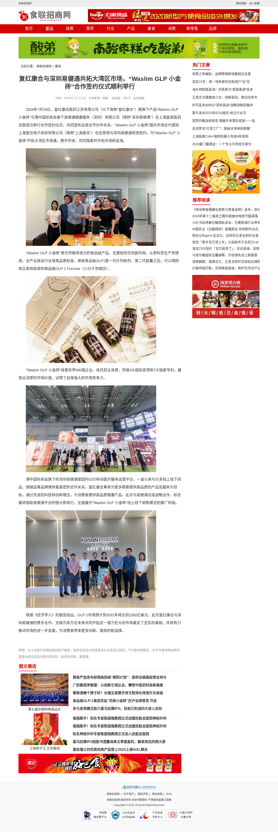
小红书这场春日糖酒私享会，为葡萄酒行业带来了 (228, 222)
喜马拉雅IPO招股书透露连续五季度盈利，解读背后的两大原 (119, 742)
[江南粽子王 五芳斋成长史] (44, 728)
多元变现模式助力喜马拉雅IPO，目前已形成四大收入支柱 (117, 708)
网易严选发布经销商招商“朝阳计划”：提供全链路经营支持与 (120, 677)
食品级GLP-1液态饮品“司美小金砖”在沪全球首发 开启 (115, 701)
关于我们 (128, 794)
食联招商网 (24, 3)
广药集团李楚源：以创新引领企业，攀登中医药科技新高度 (118, 685)
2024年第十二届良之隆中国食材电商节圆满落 (225, 216)
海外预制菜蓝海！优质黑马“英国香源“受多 (222, 89)
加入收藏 (254, 3)
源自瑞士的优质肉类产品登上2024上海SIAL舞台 (110, 749)
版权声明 (143, 794)
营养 (90, 28)
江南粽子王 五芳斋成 (45, 748)
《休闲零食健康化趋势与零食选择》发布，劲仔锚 (228, 209)
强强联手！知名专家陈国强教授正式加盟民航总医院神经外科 (120, 718)
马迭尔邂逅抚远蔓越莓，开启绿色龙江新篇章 (224, 255)
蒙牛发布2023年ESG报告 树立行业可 (219, 113)
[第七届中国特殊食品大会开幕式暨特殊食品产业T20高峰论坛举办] (44, 689)
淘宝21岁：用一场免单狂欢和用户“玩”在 (221, 81)
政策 (70, 28)
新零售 (192, 28)
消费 (172, 28)
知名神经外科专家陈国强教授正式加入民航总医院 (111, 734)
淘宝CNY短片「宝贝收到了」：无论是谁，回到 (226, 248)
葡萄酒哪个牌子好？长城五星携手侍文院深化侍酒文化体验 (118, 693)
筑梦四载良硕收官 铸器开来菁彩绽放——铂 (223, 120)
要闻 (49, 28)
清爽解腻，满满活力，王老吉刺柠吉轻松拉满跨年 (228, 261)
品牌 (213, 28)
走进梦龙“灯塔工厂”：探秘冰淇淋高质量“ (221, 128)
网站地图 (241, 3)
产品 (131, 28)
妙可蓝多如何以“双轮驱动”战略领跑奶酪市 (222, 105)
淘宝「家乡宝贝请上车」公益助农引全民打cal (225, 242)
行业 (110, 28)
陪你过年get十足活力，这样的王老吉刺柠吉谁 (225, 235)
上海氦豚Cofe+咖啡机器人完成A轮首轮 (220, 136)
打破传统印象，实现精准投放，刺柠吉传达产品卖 (228, 268)
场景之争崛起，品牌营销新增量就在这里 (221, 74)
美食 (151, 28)
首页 (29, 28)
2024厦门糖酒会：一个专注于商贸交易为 (221, 144)
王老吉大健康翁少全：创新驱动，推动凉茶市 (224, 97)
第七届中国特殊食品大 (44, 709)
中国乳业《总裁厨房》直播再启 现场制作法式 (225, 229)
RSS (169, 794)
